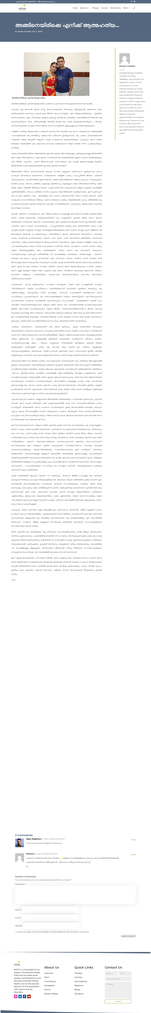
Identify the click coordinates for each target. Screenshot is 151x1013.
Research (79, 985)
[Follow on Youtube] (29, 996)
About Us (84, 8)
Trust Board (50, 981)
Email (18, 918)
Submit (118, 1001)
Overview (48, 973)
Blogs (77, 989)
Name (18, 910)
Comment (20, 884)
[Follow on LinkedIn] (20, 996)
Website (19, 926)
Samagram (49, 985)
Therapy (95, 8)
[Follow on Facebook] (24, 996)
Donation (79, 994)
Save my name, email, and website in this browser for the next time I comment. (53, 932)
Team (46, 977)
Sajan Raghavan (33, 839)
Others (126, 8)
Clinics (47, 989)
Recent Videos (51, 994)
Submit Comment (128, 936)
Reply (133, 840)
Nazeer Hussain (24, 31)
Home (75, 8)
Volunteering (115, 8)
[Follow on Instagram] (15, 996)
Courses (104, 8)
